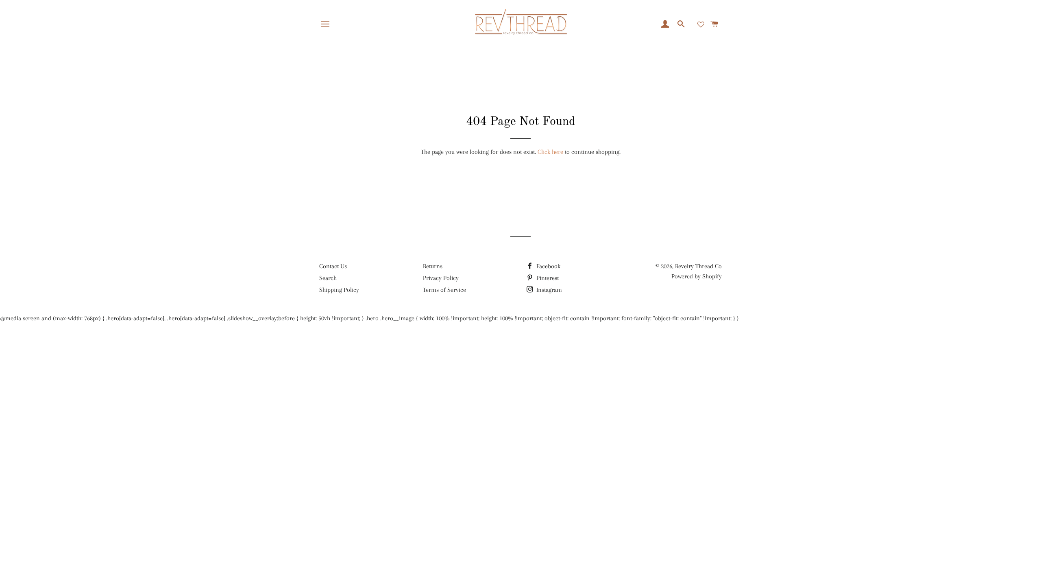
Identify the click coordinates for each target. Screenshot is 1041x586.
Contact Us (333, 266)
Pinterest (547, 278)
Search (328, 278)
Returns (432, 266)
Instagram (548, 289)
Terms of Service (444, 289)
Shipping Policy (339, 289)
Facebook (547, 266)
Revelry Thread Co (698, 266)
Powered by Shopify (696, 276)
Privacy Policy (441, 278)
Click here (550, 151)
